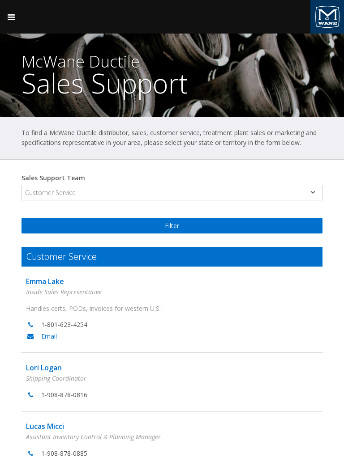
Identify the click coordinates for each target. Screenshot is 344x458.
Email (49, 336)
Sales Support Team (53, 178)
